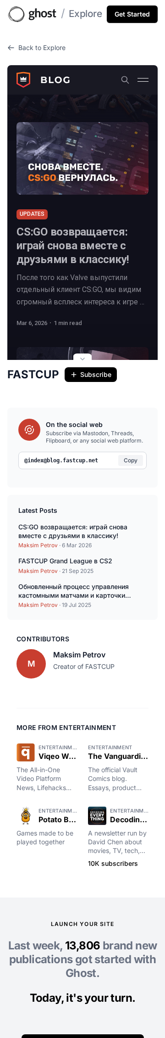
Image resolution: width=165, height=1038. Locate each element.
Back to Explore (42, 47)
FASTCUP (33, 374)
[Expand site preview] (82, 359)
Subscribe (95, 374)
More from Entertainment (66, 727)
